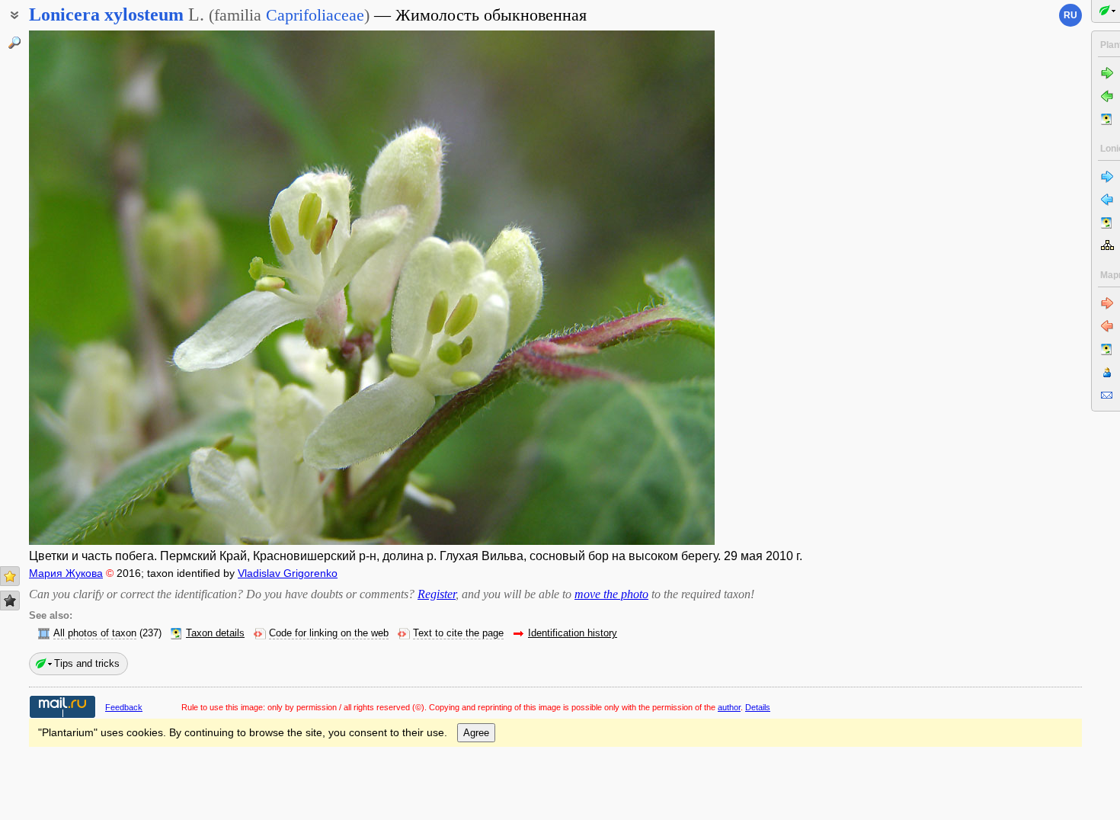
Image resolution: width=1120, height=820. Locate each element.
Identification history (572, 633)
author (729, 707)
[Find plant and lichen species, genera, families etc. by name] (14, 42)
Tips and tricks (87, 663)
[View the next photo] (642, 287)
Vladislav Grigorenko (288, 573)
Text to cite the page (458, 633)
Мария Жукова (66, 573)
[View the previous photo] (101, 287)
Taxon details (215, 633)
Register (437, 594)
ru (1070, 15)
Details (757, 707)
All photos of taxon (94, 633)
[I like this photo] (10, 576)
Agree (476, 732)
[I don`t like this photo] (10, 600)
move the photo (611, 594)
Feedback (123, 707)
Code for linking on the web (329, 633)
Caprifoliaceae (315, 14)
